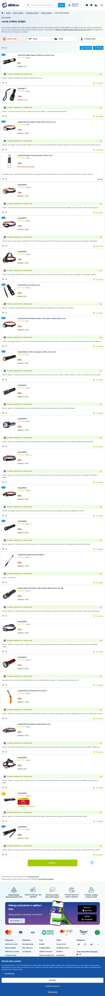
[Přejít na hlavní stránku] (10, 5)
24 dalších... (52, 863)
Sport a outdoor (18, 13)
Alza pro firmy (61, 944)
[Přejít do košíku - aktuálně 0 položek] (101, 5)
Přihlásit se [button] (75, 6)
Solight (8, 13)
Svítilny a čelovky (46, 13)
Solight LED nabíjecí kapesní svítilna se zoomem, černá (73, 30)
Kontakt (41, 944)
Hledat (61, 5)
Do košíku (99, 83)
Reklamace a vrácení (12, 951)
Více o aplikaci (15, 921)
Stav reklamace (27, 948)
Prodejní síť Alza (10, 955)
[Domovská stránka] (2, 13)
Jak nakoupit (26, 951)
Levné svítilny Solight (62, 13)
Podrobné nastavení (52, 986)
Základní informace (45, 951)
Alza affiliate (60, 955)
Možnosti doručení (11, 944)
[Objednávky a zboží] (87, 5)
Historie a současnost (46, 955)
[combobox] (42, 5)
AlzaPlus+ (59, 951)
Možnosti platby (10, 948)
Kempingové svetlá (33, 876)
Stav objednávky (27, 944)
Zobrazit (100, 179)
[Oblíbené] (91, 5)
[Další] (91, 862)
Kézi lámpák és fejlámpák (46, 879)
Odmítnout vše (52, 992)
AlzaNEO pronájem (62, 948)
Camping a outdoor (32, 13)
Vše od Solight (6, 17)
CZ (80, 954)
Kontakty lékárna (44, 948)
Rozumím (52, 980)
